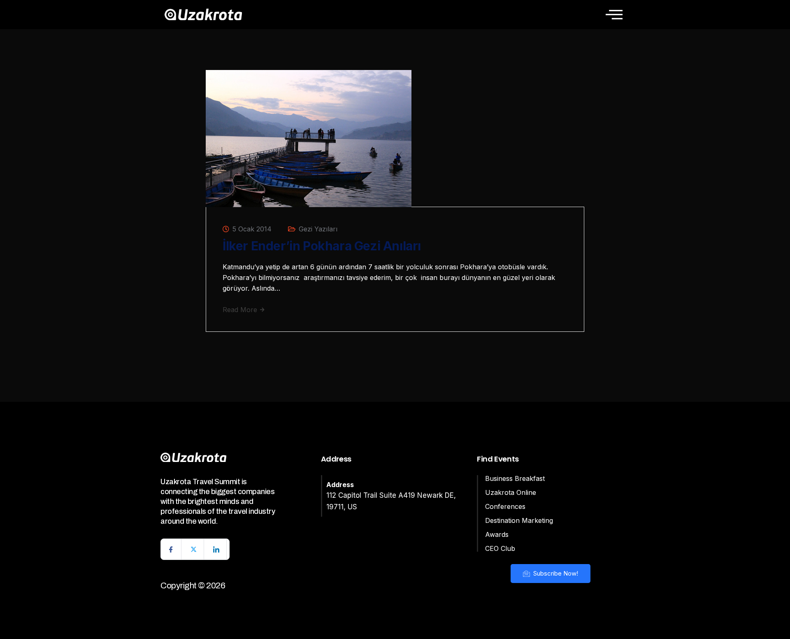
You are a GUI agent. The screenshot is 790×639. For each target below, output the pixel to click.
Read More (241, 310)
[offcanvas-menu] (614, 14)
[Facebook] (171, 549)
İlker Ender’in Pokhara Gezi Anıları (322, 245)
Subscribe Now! (555, 573)
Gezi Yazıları (318, 229)
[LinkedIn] (216, 549)
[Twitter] (194, 549)
